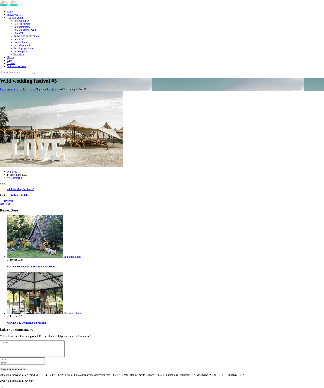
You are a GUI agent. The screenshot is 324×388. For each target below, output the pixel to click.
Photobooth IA (15, 14)
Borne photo (20, 42)
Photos (10, 57)
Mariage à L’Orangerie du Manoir (26, 322)
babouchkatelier (20, 195)
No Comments (14, 177)
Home (10, 11)
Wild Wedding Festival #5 (20, 189)
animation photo (72, 256)
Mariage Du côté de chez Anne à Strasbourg (32, 266)
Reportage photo (22, 45)
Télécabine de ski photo (26, 35)
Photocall (18, 32)
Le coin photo (21, 51)
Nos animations (15, 17)
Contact (11, 63)
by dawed (12, 171)
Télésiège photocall (24, 48)
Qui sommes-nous (16, 66)
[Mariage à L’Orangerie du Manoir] (35, 313)
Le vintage (19, 39)
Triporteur (19, 54)
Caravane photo (22, 23)
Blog (9, 60)
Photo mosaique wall (25, 29)
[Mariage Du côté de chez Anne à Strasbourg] (35, 256)
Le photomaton (22, 26)
